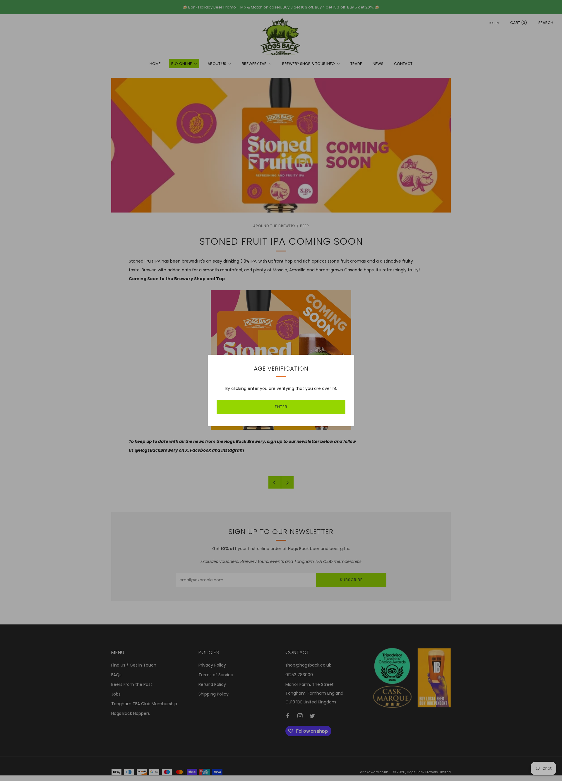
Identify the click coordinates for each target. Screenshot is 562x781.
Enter (281, 407)
